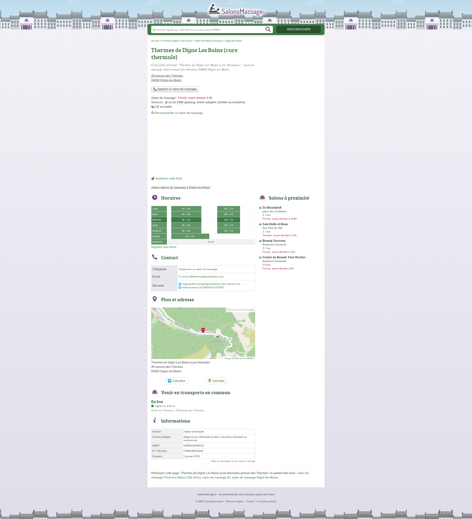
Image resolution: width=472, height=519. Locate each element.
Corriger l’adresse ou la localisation (239, 358)
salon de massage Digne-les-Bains (255, 477)
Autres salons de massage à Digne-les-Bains (180, 187)
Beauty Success (274, 240)
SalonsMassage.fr (236, 13)
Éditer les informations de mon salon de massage (233, 461)
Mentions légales (235, 501)
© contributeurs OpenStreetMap (240, 310)
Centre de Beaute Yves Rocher (284, 257)
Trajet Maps (218, 380)
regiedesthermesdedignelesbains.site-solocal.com (211, 284)
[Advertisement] (236, 147)
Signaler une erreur (163, 247)
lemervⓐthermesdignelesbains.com (203, 276)
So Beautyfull (272, 207)
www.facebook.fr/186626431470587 (203, 287)
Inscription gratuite (266, 501)
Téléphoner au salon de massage (198, 269)
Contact (250, 501)
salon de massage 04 (216, 477)
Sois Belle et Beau (275, 224)
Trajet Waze (178, 380)
